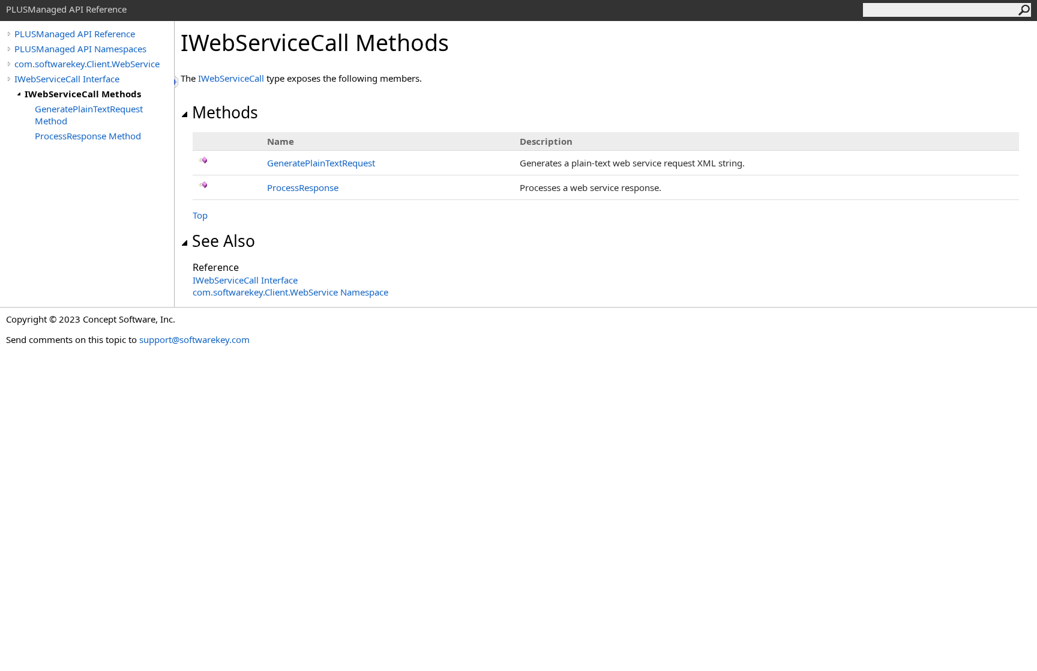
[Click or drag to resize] (177, 82)
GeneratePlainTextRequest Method (89, 115)
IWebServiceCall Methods (83, 94)
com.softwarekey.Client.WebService (87, 64)
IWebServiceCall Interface (66, 79)
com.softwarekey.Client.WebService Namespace (290, 292)
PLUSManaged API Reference (74, 34)
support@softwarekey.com (194, 339)
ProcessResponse (302, 187)
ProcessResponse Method (88, 136)
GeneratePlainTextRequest (321, 163)
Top (200, 215)
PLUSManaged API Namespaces (80, 49)
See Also (223, 241)
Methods (225, 112)
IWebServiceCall (231, 78)
